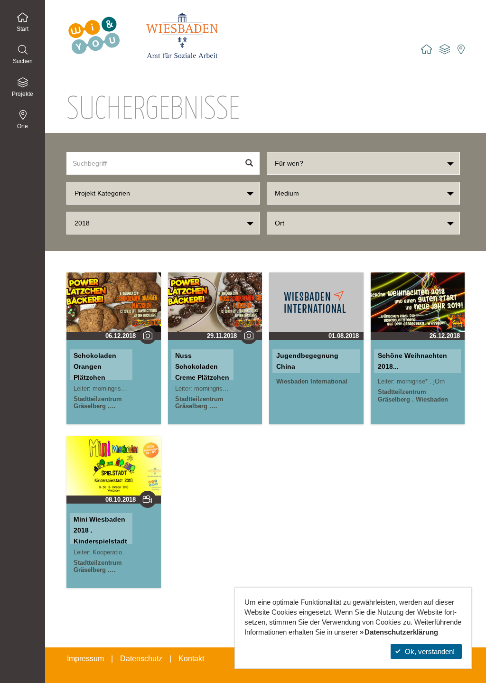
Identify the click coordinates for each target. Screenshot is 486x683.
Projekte (22, 94)
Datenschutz (141, 659)
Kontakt (191, 659)
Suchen (23, 61)
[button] (363, 163)
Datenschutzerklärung (401, 632)
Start (22, 29)
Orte (22, 126)
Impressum (85, 659)
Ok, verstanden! (430, 651)
